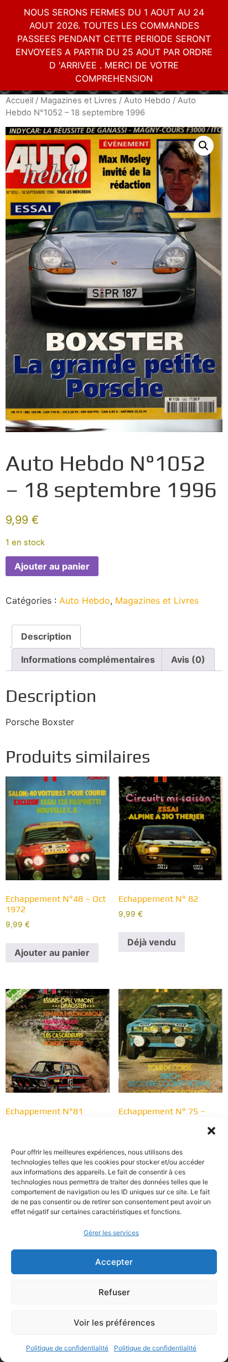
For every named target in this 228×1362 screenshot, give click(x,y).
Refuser (114, 1292)
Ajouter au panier (52, 566)
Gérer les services (111, 1232)
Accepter (114, 1262)
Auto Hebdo (147, 100)
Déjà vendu (151, 942)
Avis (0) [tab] (188, 659)
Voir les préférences (114, 1322)
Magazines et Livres (78, 100)
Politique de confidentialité (67, 1348)
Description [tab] (46, 636)
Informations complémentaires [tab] (88, 659)
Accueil (19, 100)
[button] (211, 1130)
